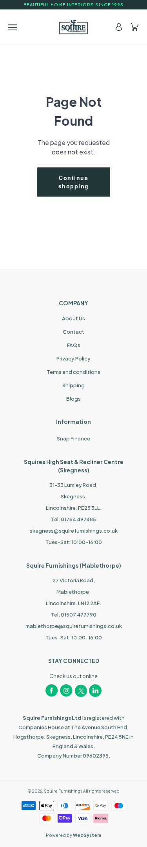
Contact (73, 332)
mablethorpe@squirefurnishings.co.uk (73, 626)
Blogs (73, 399)
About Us (73, 318)
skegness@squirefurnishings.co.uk (74, 531)
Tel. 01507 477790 (73, 614)
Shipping (73, 385)
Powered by (73, 835)
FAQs (73, 345)
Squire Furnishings (63, 791)
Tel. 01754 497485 (73, 519)
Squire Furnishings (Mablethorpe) (73, 565)
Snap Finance (73, 438)
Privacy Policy (73, 358)
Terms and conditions (73, 372)
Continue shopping (73, 182)
